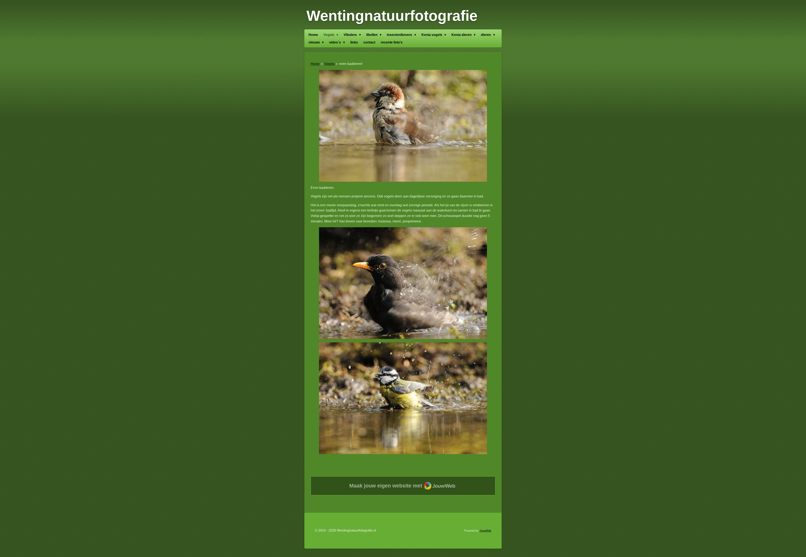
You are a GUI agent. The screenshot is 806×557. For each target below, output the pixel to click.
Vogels (329, 64)
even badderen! (350, 64)
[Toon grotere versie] (403, 126)
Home (315, 64)
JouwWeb (485, 530)
